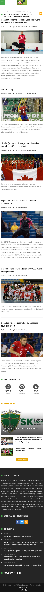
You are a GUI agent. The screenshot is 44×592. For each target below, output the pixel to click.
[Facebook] (18, 522)
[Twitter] (22, 522)
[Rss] (26, 522)
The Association (33, 26)
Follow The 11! (12, 573)
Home (3, 12)
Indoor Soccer (22, 26)
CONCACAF (22, 93)
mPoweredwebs (22, 587)
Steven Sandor (7, 27)
